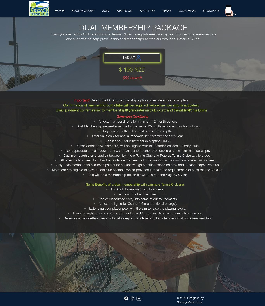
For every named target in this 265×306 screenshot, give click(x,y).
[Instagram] (132, 298)
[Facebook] (126, 298)
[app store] (138, 298)
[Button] (33, 5)
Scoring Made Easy (189, 302)
